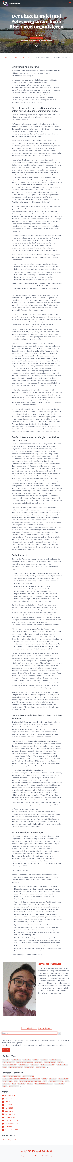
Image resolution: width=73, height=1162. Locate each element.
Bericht (24, 40)
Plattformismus (62, 1064)
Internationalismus (15, 1067)
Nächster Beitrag (44, 1028)
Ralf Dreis (52, 1078)
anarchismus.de (55, 1059)
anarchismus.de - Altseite (43, 1083)
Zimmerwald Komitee (56, 1081)
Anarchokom (29, 1067)
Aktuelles (6, 1059)
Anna (14, 1083)
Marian (44, 1078)
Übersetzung (40, 1067)
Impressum (26, 1156)
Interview (44, 1059)
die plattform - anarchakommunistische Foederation (21, 1078)
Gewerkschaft (34, 40)
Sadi (15, 1081)
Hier (3, 1045)
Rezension (38, 1062)
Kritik (5, 1067)
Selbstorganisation (47, 1064)
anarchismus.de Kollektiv (11, 1076)
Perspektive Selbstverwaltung (30, 1081)
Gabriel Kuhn (13, 1086)
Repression (34, 1064)
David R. (30, 1083)
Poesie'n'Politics (49, 1062)
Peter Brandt (59, 1083)
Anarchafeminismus (9, 1064)
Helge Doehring (28, 1076)
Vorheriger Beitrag (29, 1028)
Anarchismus (16, 1059)
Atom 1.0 (7, 1139)
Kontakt (6, 1050)
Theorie (35, 1059)
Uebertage (6, 1083)
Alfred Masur (7, 1081)
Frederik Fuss (63, 1078)
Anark (5, 1086)
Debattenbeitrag (8, 1062)
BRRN (44, 1081)
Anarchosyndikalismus (25, 1062)
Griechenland (23, 1064)
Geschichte (27, 1059)
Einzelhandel (46, 40)
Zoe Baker (21, 1083)
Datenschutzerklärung (42, 1156)
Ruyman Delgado (36, 38)
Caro (67, 1081)
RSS (14, 1139)
